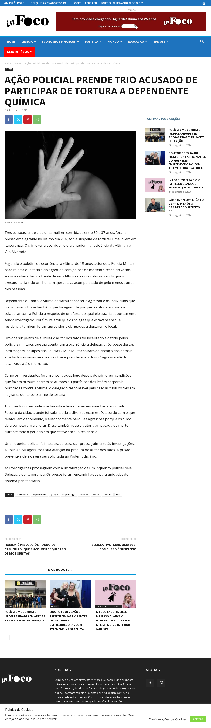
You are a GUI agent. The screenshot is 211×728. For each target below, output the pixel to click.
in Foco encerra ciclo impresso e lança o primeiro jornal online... (187, 183)
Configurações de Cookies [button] (168, 719)
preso (96, 494)
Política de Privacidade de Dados (122, 3)
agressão (22, 494)
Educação (136, 41)
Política (91, 41)
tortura (108, 494)
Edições (159, 41)
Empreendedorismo (109, 606)
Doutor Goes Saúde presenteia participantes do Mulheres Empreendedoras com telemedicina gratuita (68, 620)
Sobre (77, 3)
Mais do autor (60, 570)
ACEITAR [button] (197, 719)
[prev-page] (7, 637)
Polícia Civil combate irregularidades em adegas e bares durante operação (25, 616)
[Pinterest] (27, 119)
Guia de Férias (18, 52)
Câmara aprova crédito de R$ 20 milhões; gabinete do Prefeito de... (186, 205)
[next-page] (13, 637)
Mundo (113, 41)
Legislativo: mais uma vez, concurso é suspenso (114, 547)
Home (11, 41)
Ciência (27, 41)
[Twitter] (18, 119)
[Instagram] (204, 3)
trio (118, 494)
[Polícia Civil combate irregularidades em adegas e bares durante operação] (25, 594)
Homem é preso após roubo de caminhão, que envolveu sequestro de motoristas (35, 549)
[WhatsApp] (37, 119)
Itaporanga (68, 494)
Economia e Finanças (59, 41)
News (18, 63)
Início (8, 63)
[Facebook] (197, 3)
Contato (91, 3)
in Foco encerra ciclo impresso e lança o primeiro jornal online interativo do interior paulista (112, 620)
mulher (84, 494)
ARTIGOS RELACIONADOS (25, 570)
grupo (54, 494)
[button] (202, 42)
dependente (39, 494)
